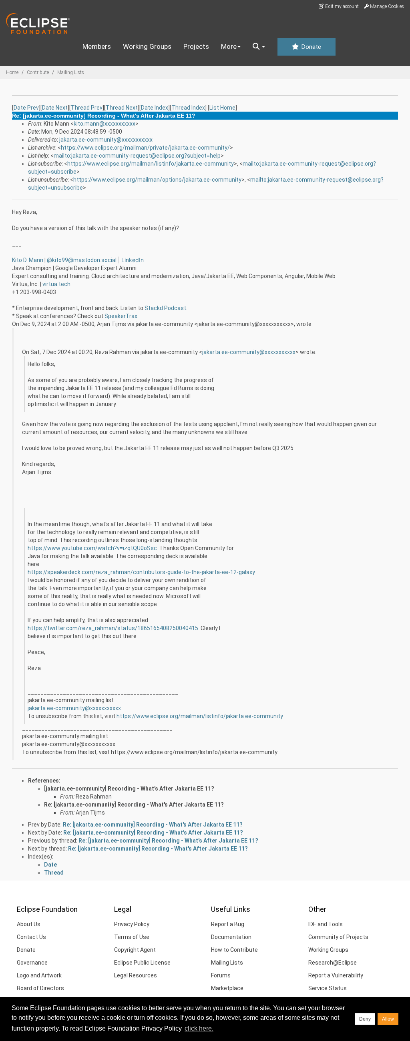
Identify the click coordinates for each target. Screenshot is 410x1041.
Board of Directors (40, 988)
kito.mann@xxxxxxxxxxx (104, 123)
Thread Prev (86, 107)
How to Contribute (234, 950)
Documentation (231, 937)
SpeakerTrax (121, 316)
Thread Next (122, 107)
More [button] (229, 46)
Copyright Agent (135, 950)
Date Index (154, 107)
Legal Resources (135, 975)
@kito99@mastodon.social (82, 260)
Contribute (38, 72)
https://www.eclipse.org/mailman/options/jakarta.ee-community (157, 179)
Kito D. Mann (27, 260)
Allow (388, 1019)
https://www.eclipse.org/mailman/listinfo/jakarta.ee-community (150, 163)
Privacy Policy (131, 924)
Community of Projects (338, 937)
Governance (32, 962)
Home (12, 72)
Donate (310, 46)
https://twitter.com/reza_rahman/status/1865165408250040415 (113, 628)
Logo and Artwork (39, 975)
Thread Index (188, 107)
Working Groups (147, 46)
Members (96, 46)
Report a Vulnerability (335, 975)
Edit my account (341, 6)
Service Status (327, 988)
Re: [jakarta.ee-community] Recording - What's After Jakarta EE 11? (134, 804)
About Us (28, 924)
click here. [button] (199, 1028)
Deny (365, 1019)
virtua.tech (56, 284)
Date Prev (26, 107)
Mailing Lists (70, 72)
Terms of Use (131, 937)
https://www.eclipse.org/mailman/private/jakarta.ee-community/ (145, 147)
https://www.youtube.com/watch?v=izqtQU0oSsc (92, 548)
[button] (259, 46)
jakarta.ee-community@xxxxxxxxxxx (106, 139)
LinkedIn (132, 259)
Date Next (55, 107)
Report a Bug (227, 924)
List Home (222, 107)
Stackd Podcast (165, 308)
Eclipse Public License (142, 962)
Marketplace (227, 988)
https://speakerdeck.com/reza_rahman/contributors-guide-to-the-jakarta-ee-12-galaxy (141, 572)
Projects (196, 46)
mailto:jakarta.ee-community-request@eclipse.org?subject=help (137, 155)
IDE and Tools (325, 924)
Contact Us (31, 937)
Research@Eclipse (332, 962)
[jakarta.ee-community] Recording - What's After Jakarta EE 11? (129, 788)
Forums (221, 975)
